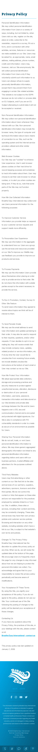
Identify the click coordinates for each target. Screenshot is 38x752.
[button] (5, 749)
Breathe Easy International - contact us (18, 635)
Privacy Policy (19, 735)
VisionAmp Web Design (22, 733)
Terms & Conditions (19, 737)
